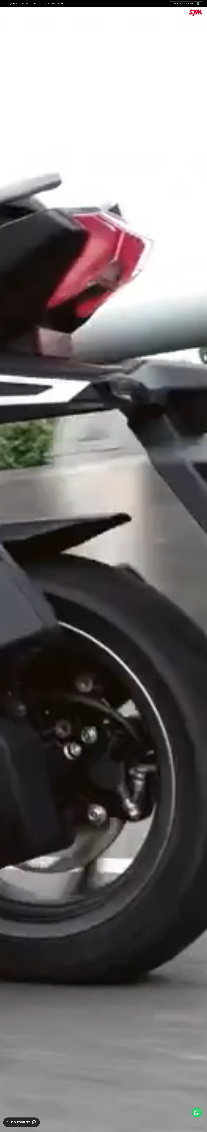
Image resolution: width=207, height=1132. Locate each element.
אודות (25, 3)
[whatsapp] (197, 1112)
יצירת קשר (12, 3)
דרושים (36, 3)
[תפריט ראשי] (180, 13)
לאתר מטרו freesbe (183, 3)
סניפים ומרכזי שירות (53, 3)
